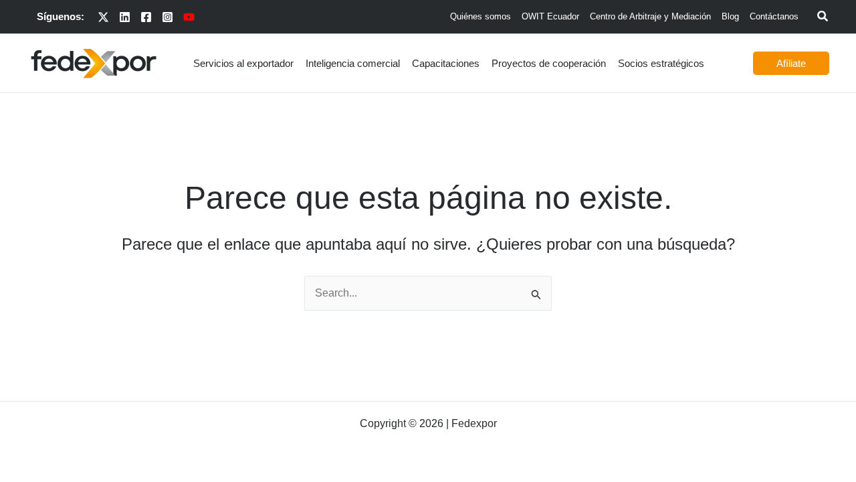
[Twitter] (103, 17)
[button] (823, 18)
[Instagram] (167, 17)
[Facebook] (146, 17)
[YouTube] (189, 17)
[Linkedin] (124, 17)
